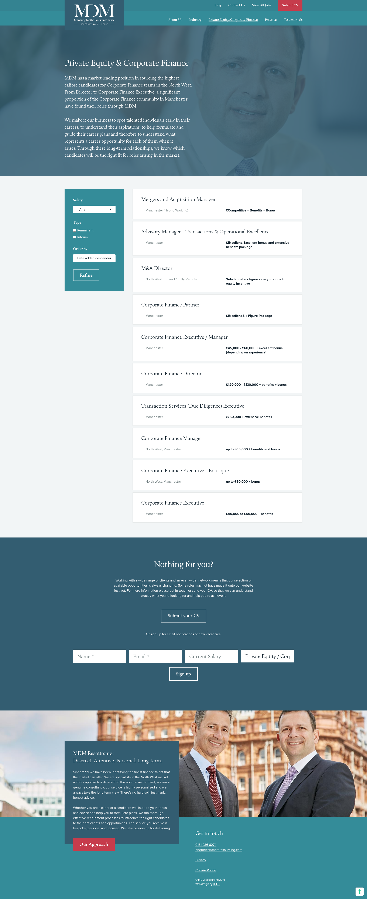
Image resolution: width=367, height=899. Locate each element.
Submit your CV (183, 615)
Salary (78, 200)
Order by (80, 248)
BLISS (216, 884)
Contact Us (236, 5)
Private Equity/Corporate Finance (233, 20)
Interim (82, 237)
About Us (175, 20)
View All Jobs (261, 5)
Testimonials (293, 20)
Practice (271, 20)
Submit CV (290, 5)
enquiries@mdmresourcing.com (218, 850)
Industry (195, 20)
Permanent (85, 230)
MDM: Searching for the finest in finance (94, 15)
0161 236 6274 (205, 845)
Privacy (200, 860)
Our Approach (93, 844)
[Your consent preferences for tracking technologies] (360, 892)
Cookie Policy (205, 870)
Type (77, 222)
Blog (218, 5)
